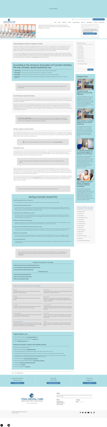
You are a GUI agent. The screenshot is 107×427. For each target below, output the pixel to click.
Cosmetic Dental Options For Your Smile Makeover (84, 92)
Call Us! (99, 19)
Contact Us (89, 382)
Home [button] (55, 22)
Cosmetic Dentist (20, 373)
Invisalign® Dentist (81, 221)
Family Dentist (80, 213)
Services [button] (69, 22)
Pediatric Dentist (81, 225)
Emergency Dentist (81, 211)
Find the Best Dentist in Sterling (83, 240)
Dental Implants (81, 51)
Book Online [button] (101, 22)
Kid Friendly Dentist (81, 223)
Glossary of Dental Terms (31, 337)
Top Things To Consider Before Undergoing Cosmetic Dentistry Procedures (85, 184)
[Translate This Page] (8, 425)
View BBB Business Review (31, 349)
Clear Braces (80, 45)
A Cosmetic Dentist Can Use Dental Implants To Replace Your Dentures (85, 152)
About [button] (59, 22)
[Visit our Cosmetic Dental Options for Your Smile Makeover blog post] (85, 89)
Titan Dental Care (37, 177)
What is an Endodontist (82, 235)
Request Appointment (53, 382)
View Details (23, 364)
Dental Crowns (80, 49)
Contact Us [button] (96, 22)
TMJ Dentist (80, 233)
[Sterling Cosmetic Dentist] (18, 37)
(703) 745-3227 (36, 57)
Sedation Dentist (81, 231)
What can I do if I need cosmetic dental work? (23, 276)
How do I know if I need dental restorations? (22, 274)
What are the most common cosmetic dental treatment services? (26, 265)
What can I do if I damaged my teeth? (21, 278)
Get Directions (17, 382)
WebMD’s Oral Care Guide (22, 341)
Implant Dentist (81, 219)
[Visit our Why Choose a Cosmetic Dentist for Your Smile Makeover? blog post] (85, 119)
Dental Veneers (81, 53)
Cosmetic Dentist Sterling (58, 142)
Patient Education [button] (76, 22)
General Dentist (81, 215)
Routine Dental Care (81, 229)
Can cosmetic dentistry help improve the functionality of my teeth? (27, 267)
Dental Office (80, 238)
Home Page (35, 339)
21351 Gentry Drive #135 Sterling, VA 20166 (82, 19)
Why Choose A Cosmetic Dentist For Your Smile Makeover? (85, 122)
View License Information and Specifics (31, 358)
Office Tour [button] (83, 22)
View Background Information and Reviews (27, 362)
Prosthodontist (80, 227)
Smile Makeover (81, 55)
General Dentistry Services (83, 217)
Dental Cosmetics (81, 60)
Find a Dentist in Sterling (82, 63)
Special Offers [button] (89, 22)
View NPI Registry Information (38, 360)
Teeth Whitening (81, 57)
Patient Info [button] (64, 22)
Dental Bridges (80, 47)
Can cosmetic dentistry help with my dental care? (23, 269)
